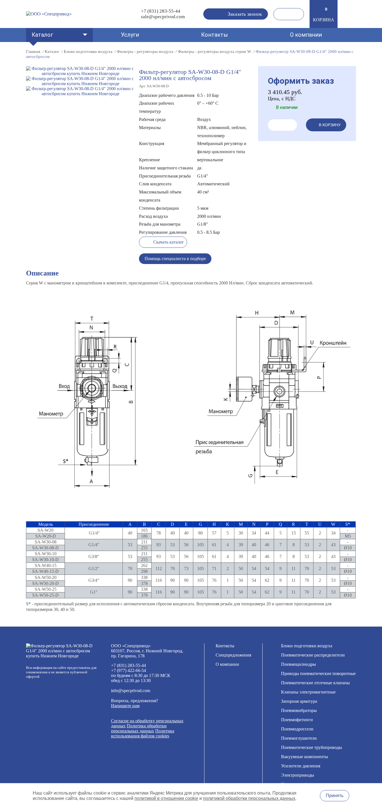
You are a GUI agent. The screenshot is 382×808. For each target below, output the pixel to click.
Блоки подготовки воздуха (306, 645)
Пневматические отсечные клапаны (315, 682)
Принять (334, 795)
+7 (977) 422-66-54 (128, 670)
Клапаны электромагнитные (308, 692)
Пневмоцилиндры (298, 664)
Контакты (214, 34)
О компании (306, 34)
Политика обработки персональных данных (139, 728)
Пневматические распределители (313, 655)
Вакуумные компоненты (304, 756)
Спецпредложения (233, 655)
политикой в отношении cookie (166, 798)
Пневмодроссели (297, 729)
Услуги (130, 34)
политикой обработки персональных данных (249, 798)
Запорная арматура (299, 701)
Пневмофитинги (297, 719)
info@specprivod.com (130, 690)
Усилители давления (300, 765)
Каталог (42, 34)
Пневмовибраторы (299, 710)
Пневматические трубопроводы (311, 747)
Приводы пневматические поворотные (318, 673)
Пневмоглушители (299, 738)
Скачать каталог (168, 242)
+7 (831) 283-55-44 (160, 11)
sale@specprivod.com (163, 16)
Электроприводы (297, 775)
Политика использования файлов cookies (142, 733)
